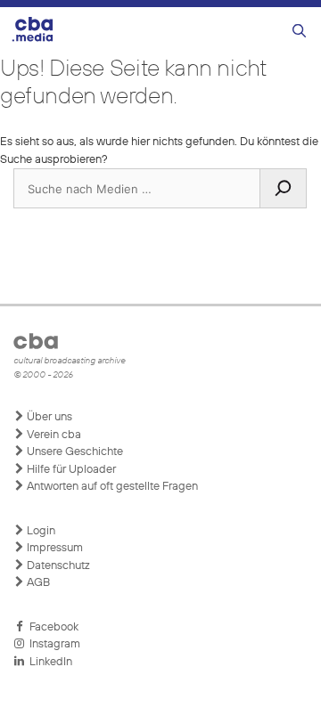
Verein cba (52, 435)
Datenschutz (57, 566)
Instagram (52, 644)
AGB (37, 583)
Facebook (51, 627)
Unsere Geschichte (73, 452)
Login (39, 531)
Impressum (53, 548)
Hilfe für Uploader (70, 470)
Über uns (48, 417)
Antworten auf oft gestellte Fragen (111, 486)
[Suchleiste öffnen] (299, 31)
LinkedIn (48, 662)
